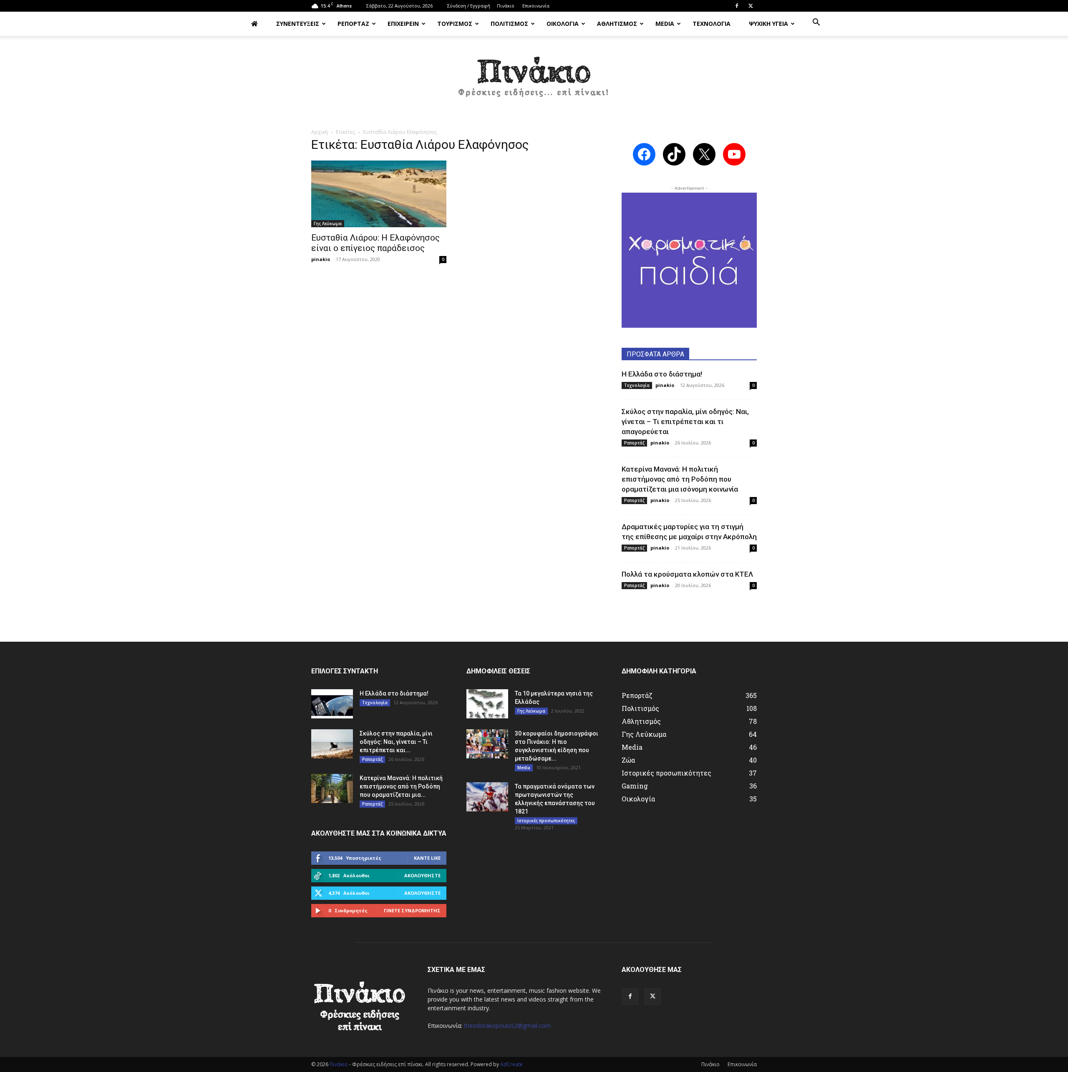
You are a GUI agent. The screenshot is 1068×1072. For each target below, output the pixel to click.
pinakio (320, 259)
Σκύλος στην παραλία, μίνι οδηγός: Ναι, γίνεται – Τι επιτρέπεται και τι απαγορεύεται (685, 421)
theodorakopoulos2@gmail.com (507, 1025)
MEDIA (664, 24)
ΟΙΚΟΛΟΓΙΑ (563, 24)
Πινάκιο (505, 6)
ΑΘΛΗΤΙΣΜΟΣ (617, 24)
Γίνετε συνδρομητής (412, 910)
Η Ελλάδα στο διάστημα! (662, 374)
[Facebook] (736, 6)
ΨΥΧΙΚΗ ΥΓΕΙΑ (768, 24)
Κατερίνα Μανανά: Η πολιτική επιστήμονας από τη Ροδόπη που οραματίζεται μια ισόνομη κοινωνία (680, 479)
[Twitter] (750, 6)
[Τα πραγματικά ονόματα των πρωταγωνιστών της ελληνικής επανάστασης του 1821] (487, 796)
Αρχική (319, 132)
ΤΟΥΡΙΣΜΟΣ (454, 24)
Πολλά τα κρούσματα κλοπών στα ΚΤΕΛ (687, 574)
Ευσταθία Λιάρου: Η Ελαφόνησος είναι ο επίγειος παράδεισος (375, 243)
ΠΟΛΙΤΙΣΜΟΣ (509, 24)
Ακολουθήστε (422, 875)
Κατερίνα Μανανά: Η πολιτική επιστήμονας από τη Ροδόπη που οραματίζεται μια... (401, 786)
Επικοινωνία (535, 6)
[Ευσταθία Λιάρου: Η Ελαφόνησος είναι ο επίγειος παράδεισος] (378, 194)
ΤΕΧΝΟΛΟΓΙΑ (711, 24)
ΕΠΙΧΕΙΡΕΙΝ (403, 24)
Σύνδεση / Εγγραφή (468, 6)
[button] (816, 23)
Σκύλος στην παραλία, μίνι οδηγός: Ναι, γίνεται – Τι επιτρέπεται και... (396, 741)
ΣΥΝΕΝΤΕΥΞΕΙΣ (297, 24)
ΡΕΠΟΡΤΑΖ (353, 24)
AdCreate (511, 1064)
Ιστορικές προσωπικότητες (546, 820)
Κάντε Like (427, 858)
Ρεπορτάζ (634, 443)
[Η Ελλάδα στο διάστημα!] (332, 703)
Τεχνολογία (637, 385)
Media (523, 768)
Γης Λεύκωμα (328, 223)
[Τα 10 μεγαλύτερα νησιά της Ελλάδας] (487, 703)
